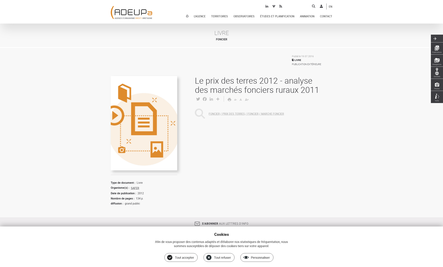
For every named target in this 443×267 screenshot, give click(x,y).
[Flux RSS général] (280, 6)
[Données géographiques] (437, 73)
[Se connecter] (321, 6)
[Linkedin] (267, 6)
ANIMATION (307, 16)
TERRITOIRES (219, 16)
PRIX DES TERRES (233, 114)
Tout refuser (222, 257)
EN (330, 6)
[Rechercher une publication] (437, 48)
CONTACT (326, 16)
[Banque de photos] (437, 85)
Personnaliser (260, 257)
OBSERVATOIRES (244, 16)
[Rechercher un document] (313, 6)
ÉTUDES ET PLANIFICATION (277, 16)
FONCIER (214, 114)
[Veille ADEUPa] (437, 97)
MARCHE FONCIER (272, 114)
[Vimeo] (274, 6)
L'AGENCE (200, 16)
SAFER (135, 188)
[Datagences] (437, 61)
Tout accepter (184, 257)
